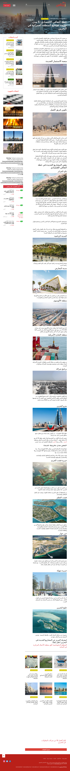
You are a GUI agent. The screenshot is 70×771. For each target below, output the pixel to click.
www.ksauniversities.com (44, 766)
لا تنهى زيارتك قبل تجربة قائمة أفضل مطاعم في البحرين (14, 115)
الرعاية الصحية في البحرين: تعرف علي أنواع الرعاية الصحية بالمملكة (62, 676)
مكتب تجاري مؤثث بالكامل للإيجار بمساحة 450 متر (8, 223)
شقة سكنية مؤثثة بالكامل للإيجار (9, 207)
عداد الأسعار (59, 758)
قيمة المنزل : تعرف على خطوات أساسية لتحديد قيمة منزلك (9, 82)
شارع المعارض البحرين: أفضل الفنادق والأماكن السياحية (32, 702)
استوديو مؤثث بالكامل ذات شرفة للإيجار (9, 199)
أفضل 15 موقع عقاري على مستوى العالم (15, 102)
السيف (65, 442)
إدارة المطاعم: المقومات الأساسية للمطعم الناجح (13, 139)
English (5, 2)
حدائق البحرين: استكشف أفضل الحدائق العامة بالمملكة (46, 675)
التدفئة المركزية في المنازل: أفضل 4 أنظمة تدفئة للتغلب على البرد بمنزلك (13, 127)
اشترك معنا (7, 5)
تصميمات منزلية (49, 758)
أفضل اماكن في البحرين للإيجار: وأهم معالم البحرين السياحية (46, 702)
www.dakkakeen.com (55, 766)
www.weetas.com (57, 763)
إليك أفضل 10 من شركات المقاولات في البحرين (53, 741)
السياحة (54, 758)
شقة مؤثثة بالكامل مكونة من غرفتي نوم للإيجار (9, 192)
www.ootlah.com (35, 766)
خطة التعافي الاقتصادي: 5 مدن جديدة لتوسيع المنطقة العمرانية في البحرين (9, 63)
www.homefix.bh (19, 766)
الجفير (54, 442)
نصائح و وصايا (11, 79)
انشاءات (44, 758)
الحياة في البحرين (45, 18)
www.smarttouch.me (27, 766)
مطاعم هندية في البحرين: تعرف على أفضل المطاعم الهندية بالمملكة (32, 676)
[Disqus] (46, 729)
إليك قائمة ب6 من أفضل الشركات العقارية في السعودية (14, 151)
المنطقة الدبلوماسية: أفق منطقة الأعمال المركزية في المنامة (50, 646)
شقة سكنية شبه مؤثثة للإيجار (9, 214)
